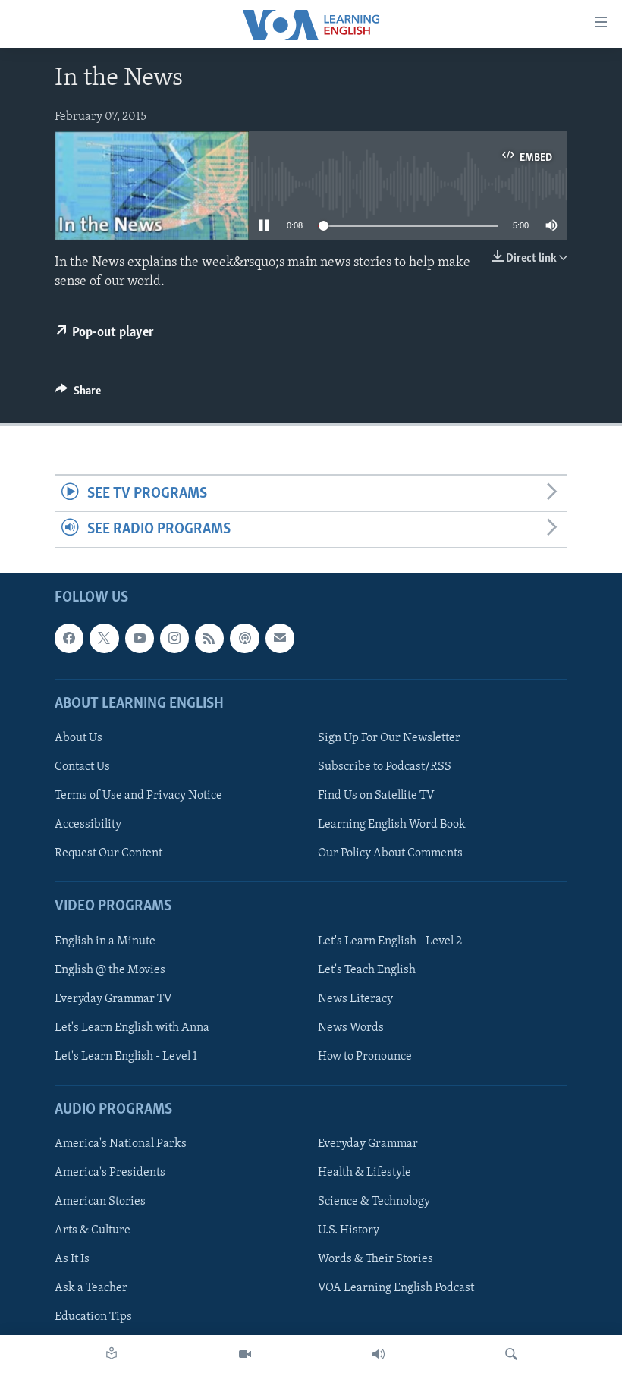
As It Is (72, 1260)
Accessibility (88, 824)
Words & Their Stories (375, 1260)
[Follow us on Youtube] (139, 638)
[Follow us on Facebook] (69, 638)
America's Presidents (110, 1173)
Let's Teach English (367, 970)
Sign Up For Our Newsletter (389, 738)
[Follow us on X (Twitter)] (104, 638)
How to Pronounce (365, 1057)
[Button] (78, 394)
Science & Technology (374, 1202)
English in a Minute (105, 941)
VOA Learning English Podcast (396, 1289)
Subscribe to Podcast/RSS (384, 767)
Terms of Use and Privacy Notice (138, 796)
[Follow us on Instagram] (174, 638)
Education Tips (93, 1318)
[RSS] (209, 638)
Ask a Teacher (91, 1289)
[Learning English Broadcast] (378, 1354)
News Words (351, 1028)
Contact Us (82, 767)
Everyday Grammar (368, 1144)
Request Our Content (108, 853)
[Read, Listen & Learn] (111, 1354)
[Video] (245, 1354)
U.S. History (348, 1231)
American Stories (100, 1202)
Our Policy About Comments (390, 853)
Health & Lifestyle (364, 1173)
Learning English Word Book (392, 824)
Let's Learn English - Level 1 (126, 1057)
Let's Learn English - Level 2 (390, 941)
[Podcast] (244, 638)
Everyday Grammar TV (113, 999)
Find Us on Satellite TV (376, 796)
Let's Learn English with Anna (132, 1028)
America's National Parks (121, 1144)
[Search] (511, 1354)
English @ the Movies (110, 970)
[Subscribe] (279, 638)
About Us (78, 738)
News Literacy (355, 999)
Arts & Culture (92, 1231)
